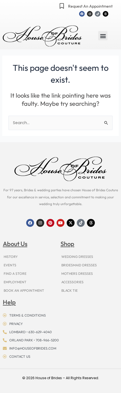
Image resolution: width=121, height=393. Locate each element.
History (11, 256)
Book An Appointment (24, 290)
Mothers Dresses (77, 273)
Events (10, 265)
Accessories (72, 282)
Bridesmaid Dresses (79, 265)
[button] (102, 35)
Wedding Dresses (77, 256)
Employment (15, 282)
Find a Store (15, 273)
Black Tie (69, 290)
